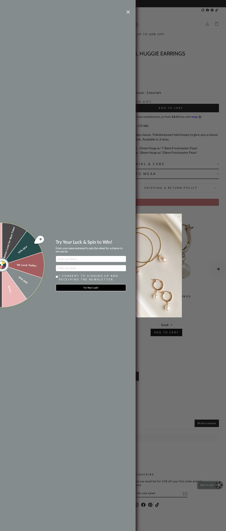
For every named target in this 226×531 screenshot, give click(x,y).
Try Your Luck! (91, 287)
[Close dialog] (178, 217)
